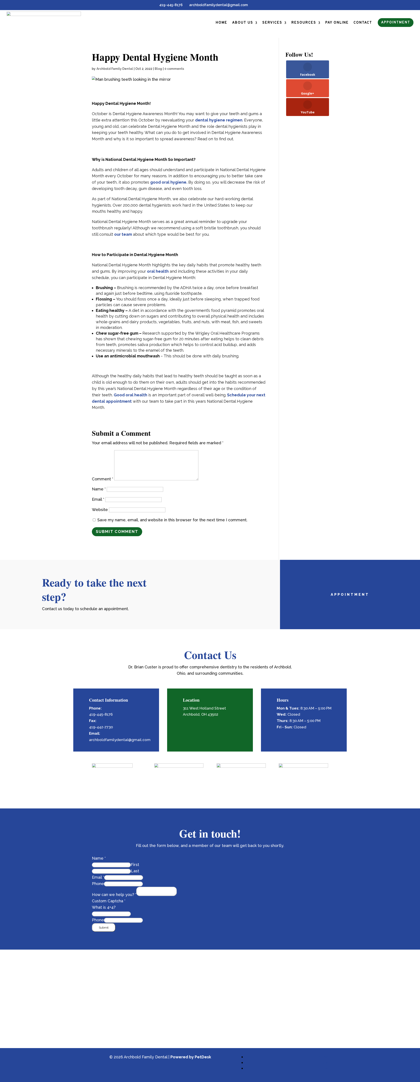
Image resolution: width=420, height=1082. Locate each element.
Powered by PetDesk (190, 1057)
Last (135, 871)
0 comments (174, 68)
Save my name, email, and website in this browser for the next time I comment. (172, 520)
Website (100, 509)
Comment (102, 479)
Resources (303, 23)
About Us (242, 23)
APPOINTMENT (350, 594)
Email (98, 499)
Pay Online (337, 23)
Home (221, 23)
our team (123, 234)
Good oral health (130, 395)
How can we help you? (114, 894)
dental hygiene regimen (218, 120)
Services (272, 23)
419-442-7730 (101, 727)
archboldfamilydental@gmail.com (217, 5)
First (135, 864)
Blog (158, 68)
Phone (98, 883)
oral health (158, 271)
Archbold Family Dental (114, 68)
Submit (103, 927)
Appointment (395, 22)
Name (99, 489)
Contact (363, 23)
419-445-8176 (169, 5)
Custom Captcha (108, 901)
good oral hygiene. (168, 182)
